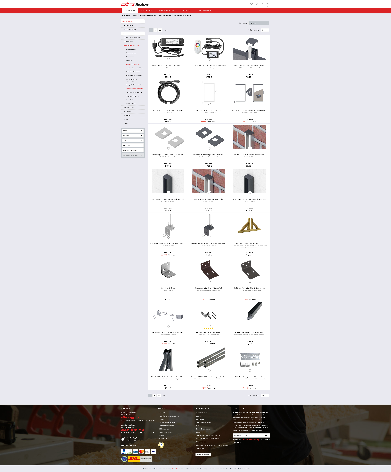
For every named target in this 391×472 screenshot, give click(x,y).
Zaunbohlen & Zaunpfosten (133, 72)
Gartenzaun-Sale (131, 103)
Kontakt (161, 419)
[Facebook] (129, 439)
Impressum (200, 419)
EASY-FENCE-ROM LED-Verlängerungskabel (168, 111)
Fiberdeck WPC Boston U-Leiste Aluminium (249, 333)
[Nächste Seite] (155, 30)
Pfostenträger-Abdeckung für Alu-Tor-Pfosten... (168, 156)
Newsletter (162, 413)
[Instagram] (135, 439)
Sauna (126, 124)
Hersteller (126, 145)
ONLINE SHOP (127, 21)
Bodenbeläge (128, 25)
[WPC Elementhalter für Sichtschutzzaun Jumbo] (168, 314)
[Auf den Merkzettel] (168, 60)
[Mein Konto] (262, 3)
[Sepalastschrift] (147, 451)
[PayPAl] (124, 451)
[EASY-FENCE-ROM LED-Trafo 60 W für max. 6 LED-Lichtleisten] (168, 48)
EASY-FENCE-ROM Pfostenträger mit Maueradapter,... (168, 245)
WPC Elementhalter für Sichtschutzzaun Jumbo (168, 333)
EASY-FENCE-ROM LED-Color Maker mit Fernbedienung (208, 67)
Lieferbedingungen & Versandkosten (208, 435)
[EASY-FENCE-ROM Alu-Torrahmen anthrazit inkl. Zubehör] (249, 92)
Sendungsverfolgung (166, 432)
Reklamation (163, 439)
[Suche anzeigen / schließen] (251, 3)
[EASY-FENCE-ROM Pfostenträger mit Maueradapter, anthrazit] (208, 225)
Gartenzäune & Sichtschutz (131, 45)
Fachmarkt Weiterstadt (166, 426)
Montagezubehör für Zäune (135, 88)
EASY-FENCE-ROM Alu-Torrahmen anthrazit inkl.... (249, 111)
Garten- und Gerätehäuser (132, 37)
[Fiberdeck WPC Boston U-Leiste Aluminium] (249, 314)
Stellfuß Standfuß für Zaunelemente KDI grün (249, 246)
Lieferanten (200, 448)
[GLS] (124, 459)
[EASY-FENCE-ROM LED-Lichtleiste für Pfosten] (249, 48)
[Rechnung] (129, 451)
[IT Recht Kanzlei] (162, 445)
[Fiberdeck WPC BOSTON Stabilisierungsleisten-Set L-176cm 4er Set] (208, 359)
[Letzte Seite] (160, 30)
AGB (197, 426)
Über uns (199, 416)
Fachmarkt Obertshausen (167, 422)
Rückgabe (162, 435)
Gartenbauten (128, 41)
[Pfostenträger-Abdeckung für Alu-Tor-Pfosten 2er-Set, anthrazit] (208, 137)
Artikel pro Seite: (253, 30)
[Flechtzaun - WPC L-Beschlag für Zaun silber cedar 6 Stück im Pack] (249, 270)
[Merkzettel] (257, 3)
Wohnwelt (127, 116)
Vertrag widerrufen (203, 455)
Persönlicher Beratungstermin (169, 416)
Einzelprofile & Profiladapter (134, 85)
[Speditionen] (146, 459)
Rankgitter (129, 60)
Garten (125, 33)
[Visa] (153, 451)
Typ (124, 140)
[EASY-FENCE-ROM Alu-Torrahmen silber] (208, 92)
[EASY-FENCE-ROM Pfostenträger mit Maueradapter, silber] (168, 225)
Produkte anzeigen (130, 155)
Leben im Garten (129, 107)
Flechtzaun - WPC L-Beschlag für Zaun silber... (249, 289)
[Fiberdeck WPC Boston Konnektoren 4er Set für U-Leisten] (168, 359)
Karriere (199, 432)
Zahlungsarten (164, 429)
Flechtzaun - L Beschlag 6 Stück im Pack (208, 289)
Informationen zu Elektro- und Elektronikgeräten (212, 445)
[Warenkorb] (267, 3)
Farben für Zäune (131, 100)
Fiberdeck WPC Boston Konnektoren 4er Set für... (168, 378)
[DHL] (134, 459)
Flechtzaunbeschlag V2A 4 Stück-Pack (208, 333)
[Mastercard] (141, 451)
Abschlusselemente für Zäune (134, 68)
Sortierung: (243, 23)
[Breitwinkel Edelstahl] (168, 270)
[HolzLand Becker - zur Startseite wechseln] (135, 4)
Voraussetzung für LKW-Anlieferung (208, 439)
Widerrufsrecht (201, 442)
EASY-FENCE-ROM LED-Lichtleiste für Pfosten (249, 67)
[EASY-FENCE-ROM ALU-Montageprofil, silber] (249, 137)
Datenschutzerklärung (203, 422)
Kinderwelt (128, 111)
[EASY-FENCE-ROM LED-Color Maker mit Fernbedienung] (208, 48)
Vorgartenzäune (130, 57)
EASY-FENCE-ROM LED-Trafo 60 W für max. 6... (168, 67)
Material (126, 135)
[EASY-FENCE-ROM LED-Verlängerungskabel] (168, 92)
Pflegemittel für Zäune (132, 96)
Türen (126, 120)
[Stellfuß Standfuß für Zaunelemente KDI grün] (249, 225)
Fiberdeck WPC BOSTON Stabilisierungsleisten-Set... (208, 378)
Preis (125, 131)
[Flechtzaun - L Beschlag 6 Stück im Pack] (208, 270)
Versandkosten (176, 469)
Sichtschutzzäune (131, 49)
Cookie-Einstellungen (203, 429)
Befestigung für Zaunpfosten (134, 75)
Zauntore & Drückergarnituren (134, 92)
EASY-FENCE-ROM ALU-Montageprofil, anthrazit (168, 200)
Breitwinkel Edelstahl (168, 289)
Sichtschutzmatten (131, 53)
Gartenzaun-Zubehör (133, 64)
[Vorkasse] (135, 451)
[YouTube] (124, 439)
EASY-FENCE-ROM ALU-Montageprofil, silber (249, 156)
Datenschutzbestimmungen (251, 440)
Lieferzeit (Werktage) (130, 150)
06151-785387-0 (132, 430)
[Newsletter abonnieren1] (266, 435)
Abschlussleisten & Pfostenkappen (131, 80)
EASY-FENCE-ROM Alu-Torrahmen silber (208, 111)
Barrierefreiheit (201, 413)
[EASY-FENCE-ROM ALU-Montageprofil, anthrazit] (168, 181)
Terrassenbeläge (130, 30)
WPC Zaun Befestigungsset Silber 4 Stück (249, 378)
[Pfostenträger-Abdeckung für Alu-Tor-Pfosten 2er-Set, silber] (168, 137)
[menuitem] (252, 3)
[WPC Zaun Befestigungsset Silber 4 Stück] (249, 359)
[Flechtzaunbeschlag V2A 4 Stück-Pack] (208, 314)
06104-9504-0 (131, 417)
